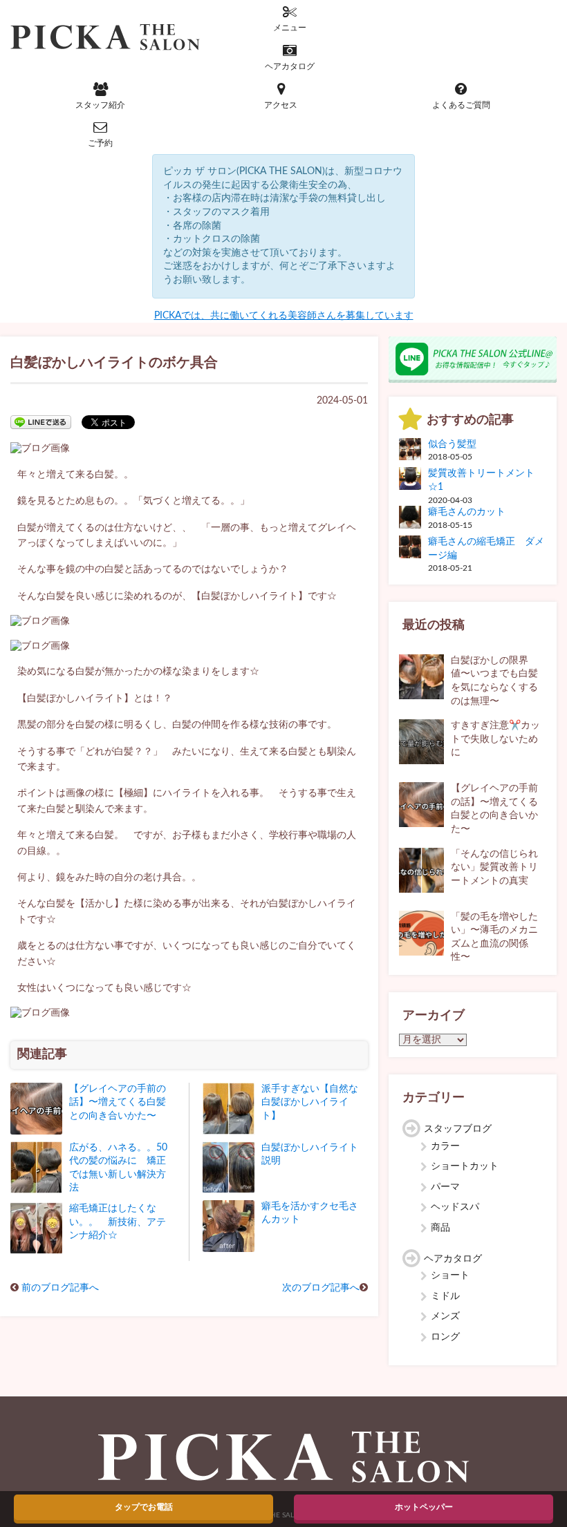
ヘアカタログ (290, 66)
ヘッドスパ (455, 1207)
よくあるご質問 (461, 105)
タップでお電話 (144, 1507)
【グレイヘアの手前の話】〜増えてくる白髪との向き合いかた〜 (117, 1102)
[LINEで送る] (40, 421)
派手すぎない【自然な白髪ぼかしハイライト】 (309, 1102)
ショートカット (465, 1166)
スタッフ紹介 (100, 105)
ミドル (445, 1296)
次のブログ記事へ (321, 1288)
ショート (450, 1275)
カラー (445, 1146)
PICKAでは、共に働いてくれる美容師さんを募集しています (283, 316)
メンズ (445, 1316)
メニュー (289, 27)
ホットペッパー (424, 1507)
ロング (445, 1337)
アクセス (280, 105)
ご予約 (100, 143)
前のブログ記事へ (60, 1288)
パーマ (445, 1187)
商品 (440, 1228)
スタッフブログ (458, 1129)
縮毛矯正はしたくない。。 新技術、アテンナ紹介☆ (117, 1222)
